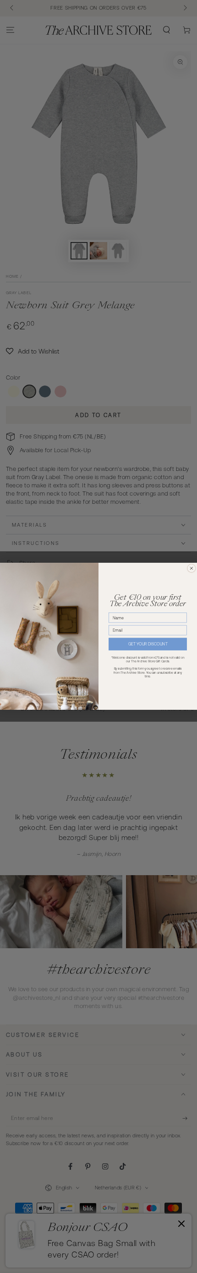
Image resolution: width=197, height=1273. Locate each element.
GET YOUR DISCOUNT (148, 644)
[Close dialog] (191, 568)
